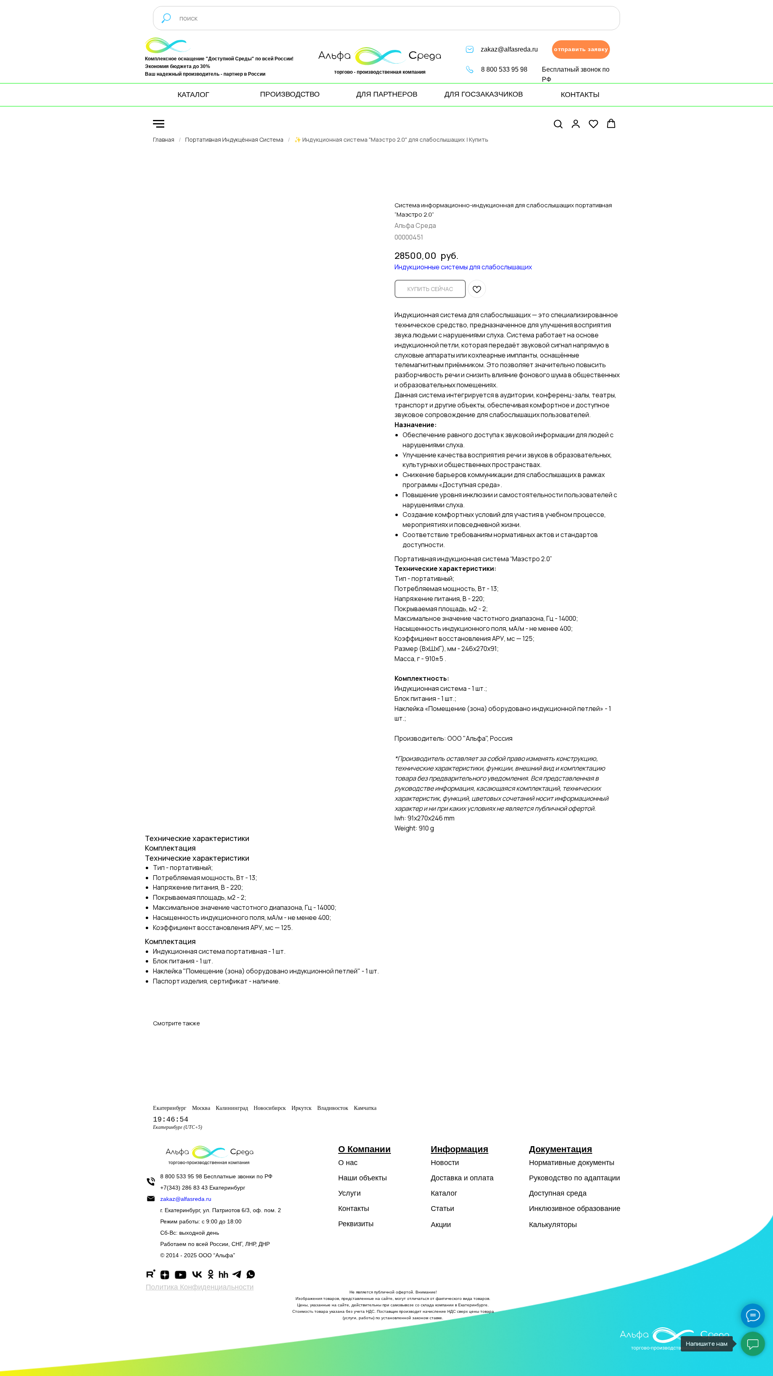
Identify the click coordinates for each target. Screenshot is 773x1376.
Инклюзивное (552, 1209)
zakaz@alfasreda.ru (509, 49)
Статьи (442, 1209)
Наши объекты (362, 1178)
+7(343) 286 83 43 (184, 1187)
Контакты (353, 1209)
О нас (348, 1163)
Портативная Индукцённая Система (234, 139)
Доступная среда (558, 1193)
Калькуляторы (553, 1225)
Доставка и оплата (462, 1178)
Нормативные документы (571, 1163)
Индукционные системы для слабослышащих (463, 266)
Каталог (444, 1193)
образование (598, 1209)
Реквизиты (356, 1224)
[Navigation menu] (158, 124)
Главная (163, 139)
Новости (445, 1163)
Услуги (349, 1193)
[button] (581, 49)
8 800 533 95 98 (504, 69)
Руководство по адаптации (574, 1178)
